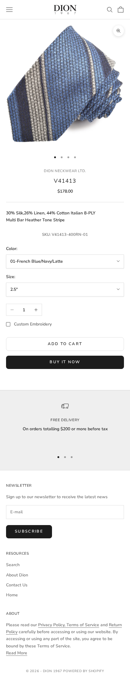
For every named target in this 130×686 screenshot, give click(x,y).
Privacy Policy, (52, 625)
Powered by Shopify (83, 671)
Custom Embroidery (33, 324)
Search (13, 565)
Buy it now (65, 362)
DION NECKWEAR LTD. (65, 170)
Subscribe (29, 531)
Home (12, 595)
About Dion (17, 575)
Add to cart (65, 344)
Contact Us (17, 585)
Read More (16, 653)
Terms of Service (83, 625)
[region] (65, 424)
